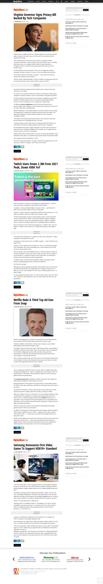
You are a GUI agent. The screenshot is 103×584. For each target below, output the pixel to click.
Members (50, 1)
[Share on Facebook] (15, 147)
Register (73, 1)
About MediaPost (24, 569)
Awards (44, 1)
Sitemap (51, 569)
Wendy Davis (18, 21)
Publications (31, 1)
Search (61, 1)
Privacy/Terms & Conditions (60, 569)
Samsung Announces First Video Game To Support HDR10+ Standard (76, 29)
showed (44, 398)
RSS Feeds (46, 569)
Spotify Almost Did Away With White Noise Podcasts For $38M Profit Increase (76, 33)
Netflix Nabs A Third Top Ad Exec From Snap (76, 26)
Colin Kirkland (18, 452)
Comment (17, 151)
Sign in (66, 1)
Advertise (79, 1)
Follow (86, 1)
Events (38, 1)
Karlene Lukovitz (19, 170)
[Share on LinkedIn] (18, 147)
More (57, 1)
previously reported (21, 379)
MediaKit (32, 569)
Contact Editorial (38, 569)
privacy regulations (27, 104)
